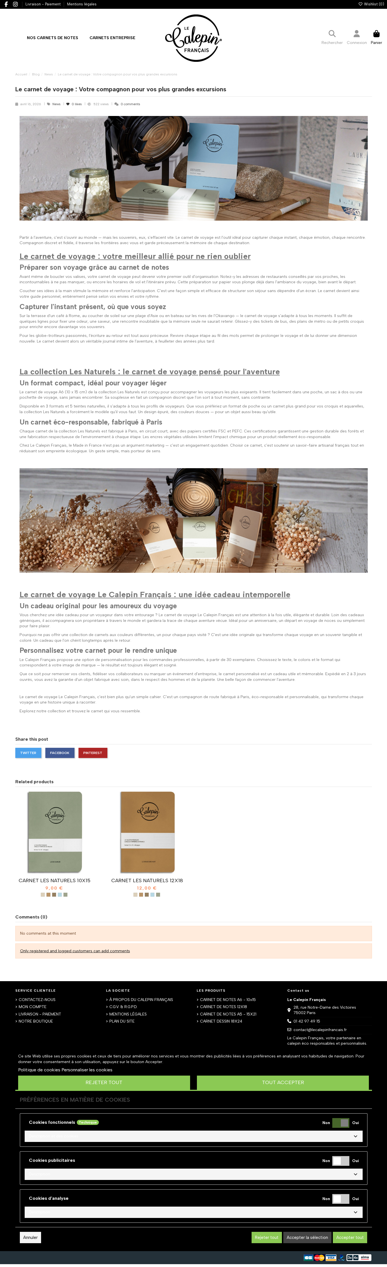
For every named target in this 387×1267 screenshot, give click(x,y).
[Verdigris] (65, 895)
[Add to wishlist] (46, 873)
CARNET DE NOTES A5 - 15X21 (228, 1014)
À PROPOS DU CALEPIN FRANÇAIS (141, 999)
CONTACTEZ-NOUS (37, 999)
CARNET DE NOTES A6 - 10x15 (228, 999)
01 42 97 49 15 (307, 1021)
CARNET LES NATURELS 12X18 (147, 880)
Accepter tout (350, 1237)
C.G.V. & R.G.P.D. (123, 1006)
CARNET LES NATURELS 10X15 (54, 880)
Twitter (28, 753)
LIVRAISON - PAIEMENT (40, 1014)
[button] (112, 38)
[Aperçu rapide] (62, 873)
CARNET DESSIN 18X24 (221, 1021)
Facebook (59, 753)
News (56, 104)
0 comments (130, 104)
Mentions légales (82, 4)
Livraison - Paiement (43, 4)
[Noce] (54, 895)
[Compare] (54, 873)
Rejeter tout (104, 1082)
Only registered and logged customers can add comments (75, 951)
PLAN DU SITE (122, 1021)
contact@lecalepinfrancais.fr (320, 1029)
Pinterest (92, 753)
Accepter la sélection (307, 1237)
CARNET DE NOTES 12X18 (223, 1006)
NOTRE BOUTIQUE (36, 1021)
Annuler (30, 1237)
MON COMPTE (32, 1006)
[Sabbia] (43, 895)
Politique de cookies (39, 1069)
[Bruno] (48, 895)
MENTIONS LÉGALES (128, 1014)
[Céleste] (60, 895)
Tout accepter (283, 1082)
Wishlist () (373, 4)
